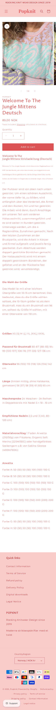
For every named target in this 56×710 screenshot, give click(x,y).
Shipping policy (18, 699)
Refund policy (14, 580)
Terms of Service (16, 573)
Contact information (38, 699)
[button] (6, 11)
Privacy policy (20, 694)
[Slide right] (34, 91)
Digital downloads (17, 594)
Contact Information (18, 566)
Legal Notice (13, 601)
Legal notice (29, 703)
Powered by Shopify (27, 689)
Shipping (21, 124)
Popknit (14, 689)
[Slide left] (21, 91)
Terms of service (37, 694)
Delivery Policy (15, 587)
